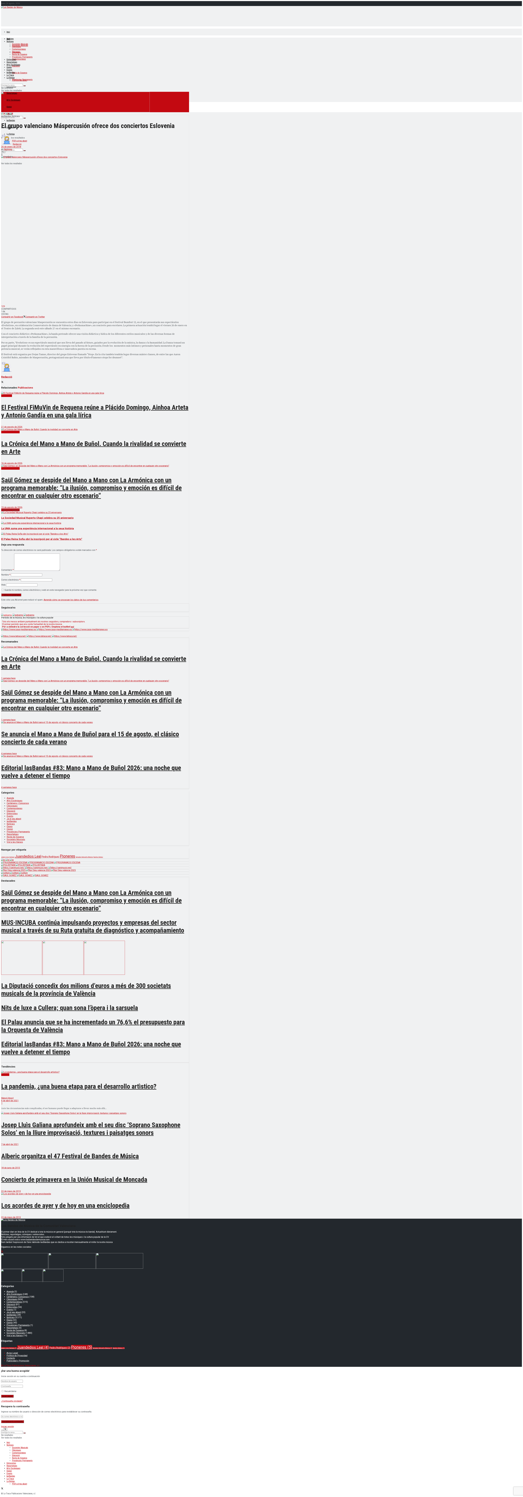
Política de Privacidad (17, 1355)
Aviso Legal (12, 1353)
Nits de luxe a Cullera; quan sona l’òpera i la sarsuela (69, 1008)
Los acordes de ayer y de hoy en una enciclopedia (65, 1205)
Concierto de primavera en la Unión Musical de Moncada (74, 1179)
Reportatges (12, 93)
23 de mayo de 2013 (11, 1191)
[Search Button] (24, 150)
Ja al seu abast (14, 818)
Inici (8, 32)
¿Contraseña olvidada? (12, 1401)
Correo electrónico (10, 579)
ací (72, 626)
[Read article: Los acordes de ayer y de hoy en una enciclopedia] (95, 1194)
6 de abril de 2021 (10, 1100)
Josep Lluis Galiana (7, 857)
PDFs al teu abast (19, 80)
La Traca (10, 75)
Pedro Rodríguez (50, 856)
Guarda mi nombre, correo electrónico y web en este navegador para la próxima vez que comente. (50, 590)
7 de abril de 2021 (10, 1144)
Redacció (17, 144)
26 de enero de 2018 (11, 146)
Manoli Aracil (7, 1098)
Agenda (10, 798)
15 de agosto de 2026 (11, 507)
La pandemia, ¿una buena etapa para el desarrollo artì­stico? (78, 1086)
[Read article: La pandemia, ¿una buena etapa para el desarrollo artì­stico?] (95, 1072)
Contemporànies (19, 59)
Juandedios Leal (28, 856)
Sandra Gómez (98, 857)
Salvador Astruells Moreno (84, 857)
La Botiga (11, 77)
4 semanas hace (9, 753)
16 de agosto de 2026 (11, 463)
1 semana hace (8, 678)
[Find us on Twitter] (2, 1252)
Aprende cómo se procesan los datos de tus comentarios (71, 600)
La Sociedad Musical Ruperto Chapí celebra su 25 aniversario (37, 517)
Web (3, 585)
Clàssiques (16, 46)
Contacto (11, 1358)
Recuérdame (10, 1391)
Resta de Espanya (19, 72)
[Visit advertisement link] (3, 113)
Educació (16, 52)
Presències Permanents (22, 57)
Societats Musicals (20, 44)
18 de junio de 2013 (10, 1167)
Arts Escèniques (13, 100)
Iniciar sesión (7, 1426)
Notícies (10, 38)
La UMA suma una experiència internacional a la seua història (37, 528)
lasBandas (11, 72)
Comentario (7, 570)
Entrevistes (11, 59)
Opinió (9, 107)
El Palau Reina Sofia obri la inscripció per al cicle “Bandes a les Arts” (41, 539)
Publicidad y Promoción (18, 1360)
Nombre (5, 574)
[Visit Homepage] (11, 7)
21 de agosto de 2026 (11, 427)
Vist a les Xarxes (15, 842)
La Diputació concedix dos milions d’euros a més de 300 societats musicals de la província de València (86, 989)
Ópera (9, 826)
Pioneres (67, 856)
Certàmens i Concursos (18, 803)
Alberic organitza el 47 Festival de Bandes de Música (70, 1156)
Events (9, 70)
